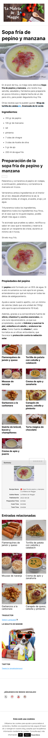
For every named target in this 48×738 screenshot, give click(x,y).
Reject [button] (27, 735)
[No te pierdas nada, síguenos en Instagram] (25, 697)
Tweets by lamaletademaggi (12, 668)
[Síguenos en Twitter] (6, 697)
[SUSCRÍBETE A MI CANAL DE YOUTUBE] (18, 697)
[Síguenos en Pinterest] (12, 697)
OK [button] (20, 735)
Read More (35, 735)
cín (19, 106)
